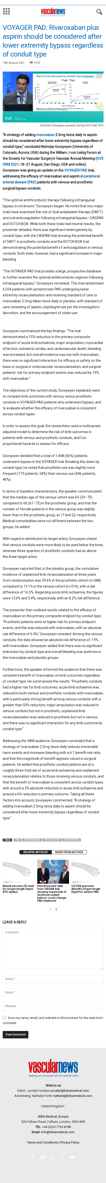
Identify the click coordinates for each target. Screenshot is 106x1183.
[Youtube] (72, 1158)
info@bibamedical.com (57, 1132)
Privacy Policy (69, 1142)
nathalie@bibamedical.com (72, 1096)
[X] (63, 1158)
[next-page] (56, 909)
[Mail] (53, 1158)
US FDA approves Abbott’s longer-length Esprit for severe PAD (85, 889)
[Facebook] (34, 1158)
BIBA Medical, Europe (53, 1116)
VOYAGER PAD (75, 170)
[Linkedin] (44, 1158)
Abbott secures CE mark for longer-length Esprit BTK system (18, 889)
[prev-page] (50, 909)
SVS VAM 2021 (52, 840)
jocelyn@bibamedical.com (70, 1090)
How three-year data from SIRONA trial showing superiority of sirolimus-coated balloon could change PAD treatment (51, 893)
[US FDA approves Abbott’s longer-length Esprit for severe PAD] (87, 872)
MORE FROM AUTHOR (69, 852)
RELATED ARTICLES (35, 852)
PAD (17, 840)
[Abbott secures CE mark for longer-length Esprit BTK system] (19, 872)
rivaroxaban (45, 135)
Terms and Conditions (42, 1142)
